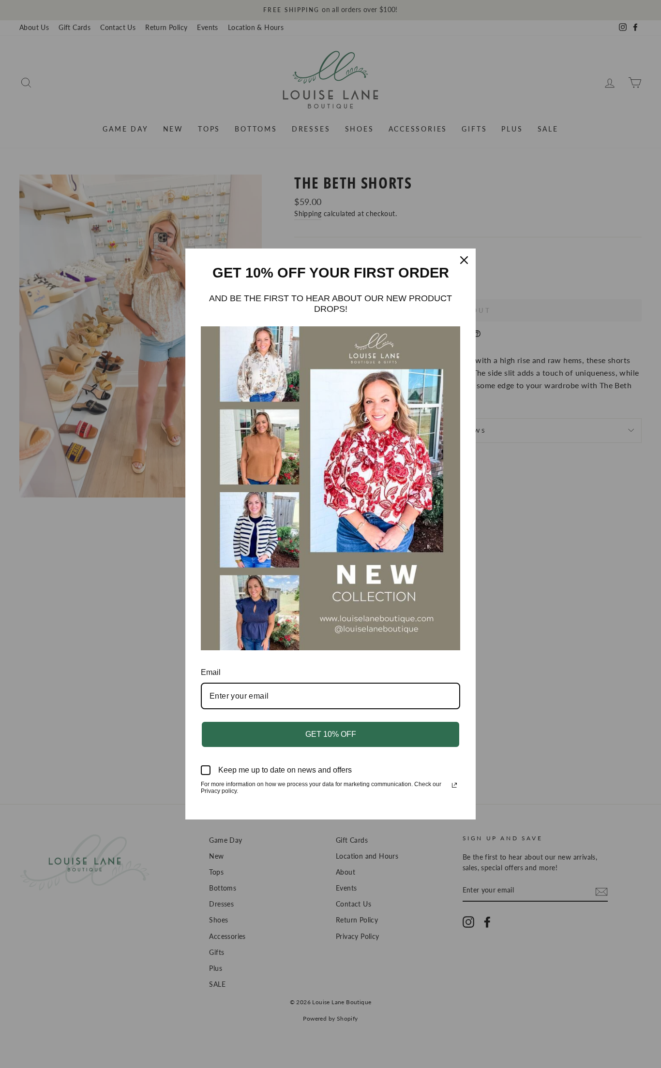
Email (211, 672)
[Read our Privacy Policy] (454, 785)
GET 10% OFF (330, 734)
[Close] (464, 260)
